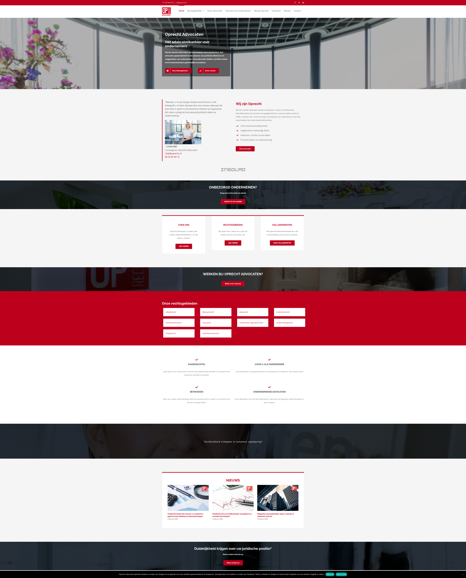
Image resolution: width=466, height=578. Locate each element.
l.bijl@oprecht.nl (173, 153)
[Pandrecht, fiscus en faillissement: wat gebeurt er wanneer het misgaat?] (233, 498)
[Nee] (463, 574)
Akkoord (330, 574)
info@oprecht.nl (181, 3)
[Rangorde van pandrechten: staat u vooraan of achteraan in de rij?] (277, 498)
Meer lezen (341, 574)
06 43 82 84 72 (172, 156)
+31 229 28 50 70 (168, 3)
